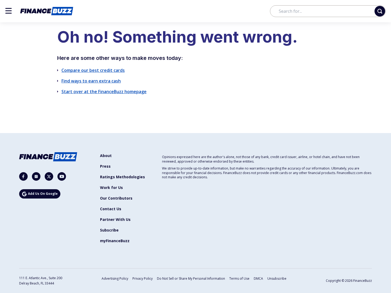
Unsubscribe (276, 278)
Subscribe (109, 230)
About (106, 155)
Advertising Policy (115, 278)
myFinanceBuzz (115, 240)
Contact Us (110, 208)
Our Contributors (116, 198)
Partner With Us (115, 219)
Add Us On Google (43, 193)
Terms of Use (239, 278)
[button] (8, 11)
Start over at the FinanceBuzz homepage (104, 91)
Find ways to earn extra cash (91, 81)
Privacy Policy (142, 278)
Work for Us (111, 187)
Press (105, 166)
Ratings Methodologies (122, 176)
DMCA (258, 278)
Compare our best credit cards (93, 70)
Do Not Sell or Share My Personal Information (191, 278)
